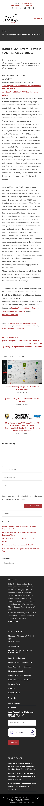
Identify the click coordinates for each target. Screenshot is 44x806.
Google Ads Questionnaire (19, 675)
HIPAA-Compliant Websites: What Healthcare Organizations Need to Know (21, 766)
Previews (21, 65)
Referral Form (14, 684)
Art (8, 324)
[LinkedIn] (16, 650)
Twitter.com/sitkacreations (13, 311)
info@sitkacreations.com (22, 6)
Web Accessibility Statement (21, 712)
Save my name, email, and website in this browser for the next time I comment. (22, 497)
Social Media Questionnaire (20, 662)
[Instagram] (13, 650)
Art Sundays (24, 324)
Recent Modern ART (31, 326)
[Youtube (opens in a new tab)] (29, 8)
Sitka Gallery (20, 328)
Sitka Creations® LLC (26, 798)
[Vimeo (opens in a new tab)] (32, 8)
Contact (11, 688)
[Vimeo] (27, 650)
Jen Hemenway (18, 326)
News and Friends (12, 63)
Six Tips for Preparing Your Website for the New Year (22, 388)
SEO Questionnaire (16, 671)
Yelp (32, 802)
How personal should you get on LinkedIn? (17, 545)
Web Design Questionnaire (19, 667)
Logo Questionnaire (16, 658)
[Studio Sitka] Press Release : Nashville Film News (22, 400)
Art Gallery (14, 324)
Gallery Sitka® (29, 799)
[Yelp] (23, 650)
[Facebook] (9, 650)
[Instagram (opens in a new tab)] (20, 8)
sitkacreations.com (10, 314)
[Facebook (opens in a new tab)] (12, 8)
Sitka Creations (8, 328)
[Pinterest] (20, 650)
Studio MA (32, 65)
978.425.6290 (27, 3)
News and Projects (30, 63)
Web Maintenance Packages (20, 680)
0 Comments (10, 68)
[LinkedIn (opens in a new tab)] (24, 8)
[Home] (3, 35)
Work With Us (14, 693)
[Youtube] (31, 650)
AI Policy (12, 708)
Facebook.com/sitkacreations (23, 308)
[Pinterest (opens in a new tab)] (16, 8)
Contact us (13, 621)
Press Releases (8, 65)
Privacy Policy (14, 703)
